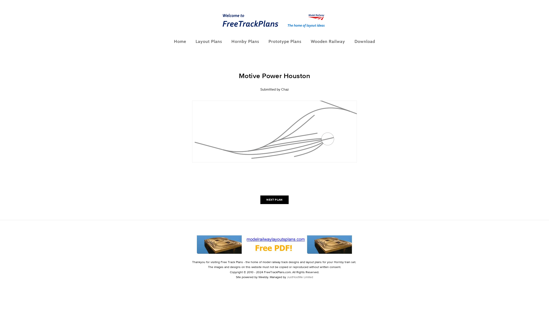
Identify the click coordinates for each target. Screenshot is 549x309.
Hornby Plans (245, 41)
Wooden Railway (328, 41)
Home (180, 41)
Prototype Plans (284, 41)
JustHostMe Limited (300, 277)
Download (364, 41)
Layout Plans (209, 41)
